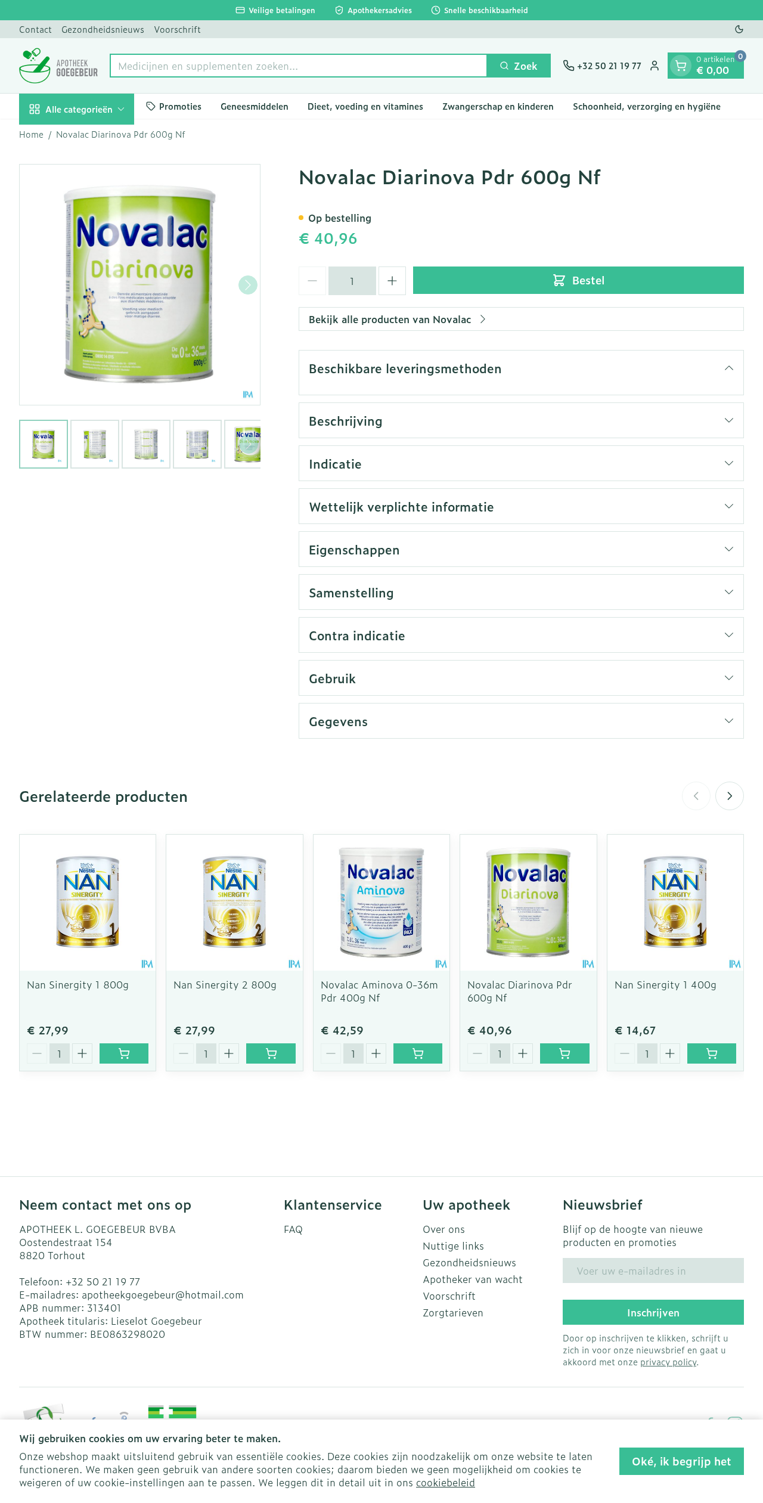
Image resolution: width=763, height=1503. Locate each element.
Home (31, 134)
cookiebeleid (445, 1482)
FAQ (293, 1228)
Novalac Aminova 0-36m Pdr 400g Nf (379, 991)
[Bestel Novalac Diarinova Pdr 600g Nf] (564, 1053)
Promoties (180, 106)
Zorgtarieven (453, 1312)
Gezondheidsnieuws (102, 29)
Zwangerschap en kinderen (498, 106)
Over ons (444, 1228)
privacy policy (668, 1361)
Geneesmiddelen (255, 106)
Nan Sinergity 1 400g (666, 984)
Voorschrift (177, 29)
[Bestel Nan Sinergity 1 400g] (711, 1053)
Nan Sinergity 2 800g (225, 984)
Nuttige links (453, 1245)
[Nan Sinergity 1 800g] (88, 903)
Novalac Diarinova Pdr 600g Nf (519, 991)
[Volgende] (248, 285)
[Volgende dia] (729, 796)
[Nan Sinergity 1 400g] (675, 903)
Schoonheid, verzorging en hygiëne (647, 106)
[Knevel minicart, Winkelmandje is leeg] (680, 65)
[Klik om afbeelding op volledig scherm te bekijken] (140, 285)
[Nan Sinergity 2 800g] (234, 903)
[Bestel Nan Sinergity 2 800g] (270, 1053)
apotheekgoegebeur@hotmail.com (163, 1294)
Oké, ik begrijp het (681, 1461)
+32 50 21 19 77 (103, 1281)
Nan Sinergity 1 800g (78, 984)
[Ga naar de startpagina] (58, 65)
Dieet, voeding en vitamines (365, 106)
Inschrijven (653, 1312)
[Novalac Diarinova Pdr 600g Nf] (528, 903)
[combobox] (299, 66)
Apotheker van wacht (473, 1278)
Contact (35, 29)
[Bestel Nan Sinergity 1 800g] (124, 1053)
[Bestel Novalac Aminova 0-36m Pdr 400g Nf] (417, 1053)
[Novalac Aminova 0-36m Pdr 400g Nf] (381, 903)
